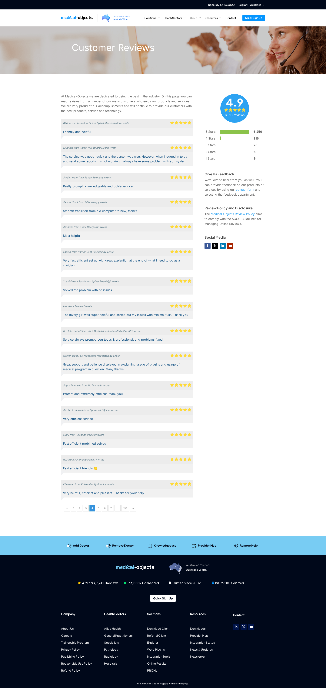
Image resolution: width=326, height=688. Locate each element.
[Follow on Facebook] (208, 246)
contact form (245, 189)
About (193, 18)
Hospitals (110, 663)
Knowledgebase (165, 545)
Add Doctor (81, 545)
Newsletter (197, 656)
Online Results (156, 663)
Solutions (150, 18)
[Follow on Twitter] (215, 246)
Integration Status (202, 642)
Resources (211, 18)
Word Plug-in (156, 649)
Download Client (158, 628)
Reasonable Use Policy (76, 663)
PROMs (152, 670)
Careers (66, 635)
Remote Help (249, 545)
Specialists (111, 642)
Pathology (111, 649)
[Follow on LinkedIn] (223, 246)
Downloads (198, 628)
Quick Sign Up (253, 17)
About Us (67, 628)
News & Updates (201, 649)
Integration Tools (158, 656)
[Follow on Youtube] (230, 246)
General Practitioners (118, 635)
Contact (230, 18)
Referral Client (156, 635)
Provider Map (207, 545)
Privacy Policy (70, 649)
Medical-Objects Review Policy (233, 214)
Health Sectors (173, 18)
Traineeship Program (75, 642)
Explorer (152, 642)
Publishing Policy (72, 656)
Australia (255, 4)
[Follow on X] (244, 627)
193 (125, 508)
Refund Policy (70, 670)
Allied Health (112, 628)
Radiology (111, 656)
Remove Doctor (123, 545)
